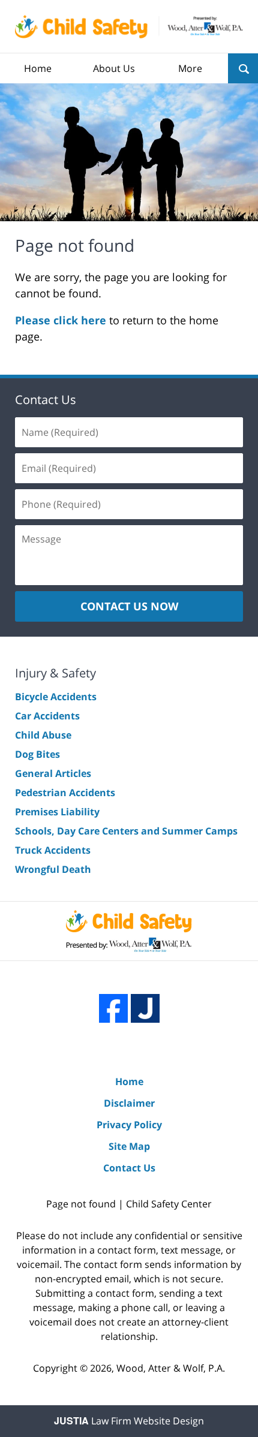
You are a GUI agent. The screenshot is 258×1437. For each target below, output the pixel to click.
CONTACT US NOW (129, 606)
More (190, 68)
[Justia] (145, 1008)
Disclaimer (129, 1103)
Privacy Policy (129, 1124)
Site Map (129, 1146)
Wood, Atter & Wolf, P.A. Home (129, 26)
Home (38, 68)
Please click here (60, 320)
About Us (114, 68)
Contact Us (45, 399)
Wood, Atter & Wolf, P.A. (170, 1368)
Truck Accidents (53, 850)
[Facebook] (113, 1008)
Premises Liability (57, 811)
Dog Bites (37, 754)
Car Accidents (47, 715)
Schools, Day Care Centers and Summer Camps (126, 831)
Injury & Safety (55, 673)
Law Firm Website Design (129, 1420)
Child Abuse (43, 735)
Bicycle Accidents (56, 696)
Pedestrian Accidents (65, 792)
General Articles (53, 773)
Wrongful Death (53, 869)
